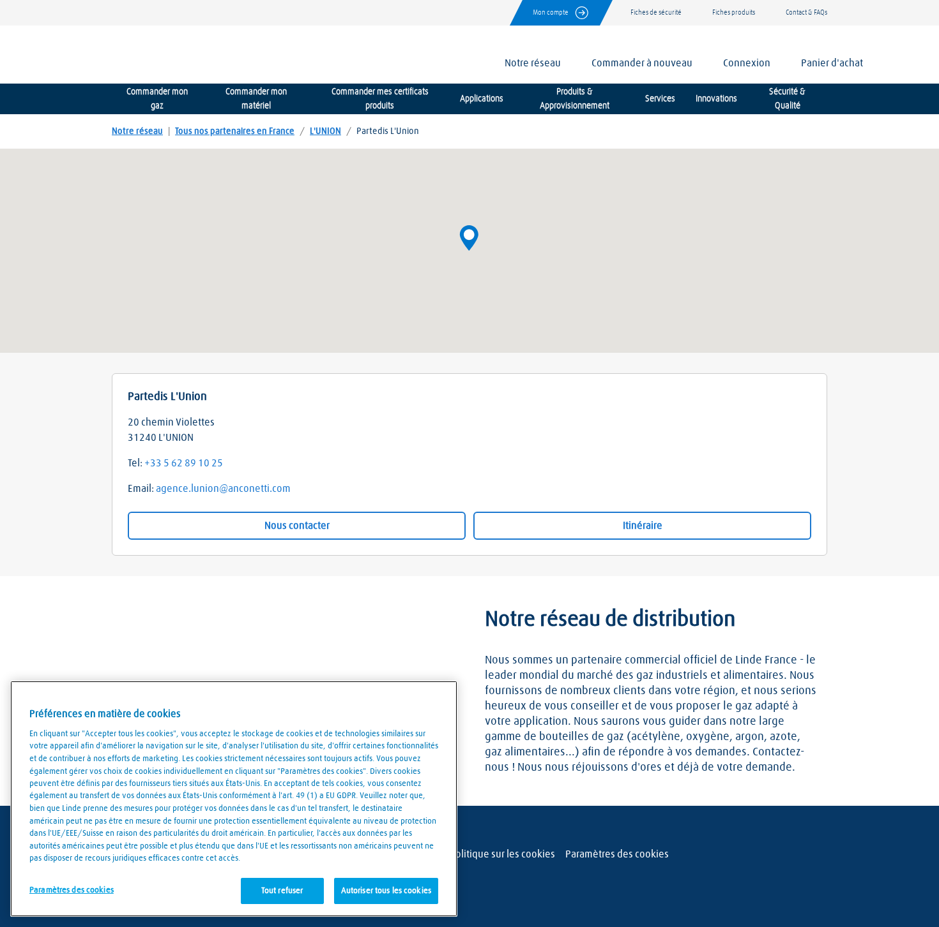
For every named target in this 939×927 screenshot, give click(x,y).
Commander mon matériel (256, 98)
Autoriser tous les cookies (386, 890)
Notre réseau (137, 131)
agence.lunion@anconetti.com (223, 489)
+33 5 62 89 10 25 (183, 463)
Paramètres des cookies (617, 854)
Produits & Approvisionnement (574, 98)
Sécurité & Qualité (787, 98)
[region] (233, 799)
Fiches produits (733, 12)
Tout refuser (282, 890)
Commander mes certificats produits (380, 98)
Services (660, 98)
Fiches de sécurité (656, 12)
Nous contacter (297, 526)
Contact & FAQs (806, 12)
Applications (481, 98)
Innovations (716, 98)
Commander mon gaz (157, 98)
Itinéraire (642, 526)
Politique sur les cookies (502, 854)
